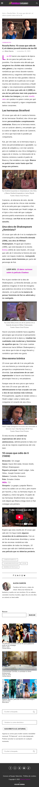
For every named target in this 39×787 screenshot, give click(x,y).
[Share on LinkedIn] (17, 575)
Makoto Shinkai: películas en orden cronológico (18, 699)
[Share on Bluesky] (24, 575)
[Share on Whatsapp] (19, 575)
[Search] (37, 3)
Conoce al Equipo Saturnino (12, 776)
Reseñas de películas (11, 567)
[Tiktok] (37, 9)
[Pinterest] (32, 9)
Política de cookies (29, 776)
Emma (4, 250)
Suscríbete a (15, 729)
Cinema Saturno (25, 779)
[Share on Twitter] (15, 575)
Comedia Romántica (10, 559)
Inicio (4, 13)
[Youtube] (34, 9)
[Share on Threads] (22, 575)
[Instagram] (29, 9)
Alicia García (9, 51)
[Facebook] (27, 9)
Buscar (4, 611)
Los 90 (9, 56)
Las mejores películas (11, 563)
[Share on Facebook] (13, 575)
